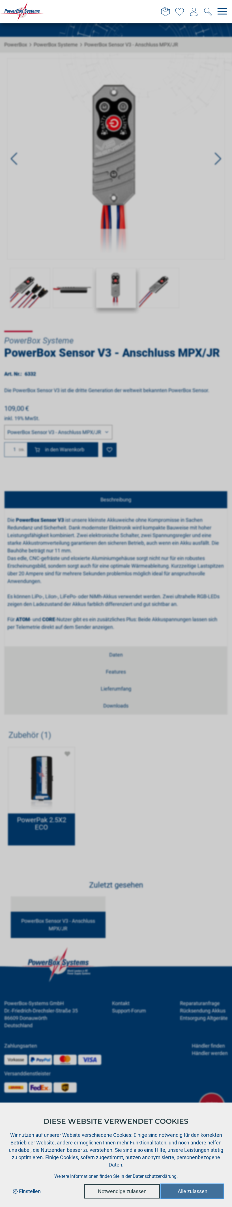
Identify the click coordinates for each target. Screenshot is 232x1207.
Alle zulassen (192, 1191)
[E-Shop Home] (22, 11)
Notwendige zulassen (122, 1191)
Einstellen (29, 1191)
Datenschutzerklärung (155, 1176)
